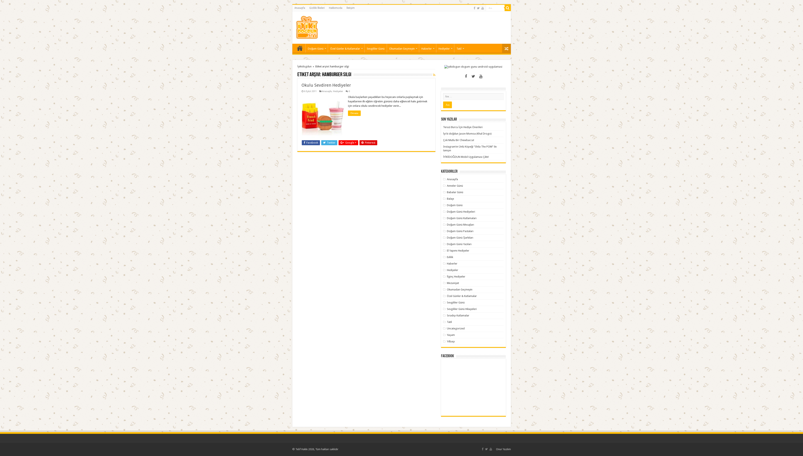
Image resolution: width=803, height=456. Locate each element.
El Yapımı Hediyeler (458, 250)
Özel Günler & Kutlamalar (345, 48)
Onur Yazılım (503, 449)
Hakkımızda (335, 7)
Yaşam (451, 335)
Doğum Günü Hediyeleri (461, 211)
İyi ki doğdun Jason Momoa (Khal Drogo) (467, 133)
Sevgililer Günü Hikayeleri (462, 309)
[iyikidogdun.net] (306, 27)
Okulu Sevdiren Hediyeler (326, 85)
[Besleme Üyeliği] (434, 75)
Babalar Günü (455, 192)
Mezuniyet (453, 283)
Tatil (459, 48)
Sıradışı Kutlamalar (458, 315)
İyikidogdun (304, 66)
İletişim (351, 7)
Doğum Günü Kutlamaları (462, 218)
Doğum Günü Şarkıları (460, 237)
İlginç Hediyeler (456, 276)
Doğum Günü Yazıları (459, 244)
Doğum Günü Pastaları (460, 231)
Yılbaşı (451, 341)
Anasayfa (299, 7)
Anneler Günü (455, 185)
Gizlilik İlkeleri (317, 7)
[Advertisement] (431, 24)
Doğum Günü (316, 48)
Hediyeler (444, 48)
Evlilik (450, 257)
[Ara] (508, 8)
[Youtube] (482, 8)
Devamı (354, 113)
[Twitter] (478, 8)
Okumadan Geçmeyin (402, 48)
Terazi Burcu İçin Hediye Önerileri (463, 127)
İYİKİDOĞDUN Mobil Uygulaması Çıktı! (466, 156)
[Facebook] (474, 8)
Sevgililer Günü (376, 48)
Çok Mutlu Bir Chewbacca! (458, 140)
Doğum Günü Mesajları (460, 224)
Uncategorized (456, 328)
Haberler (426, 48)
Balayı (450, 198)
